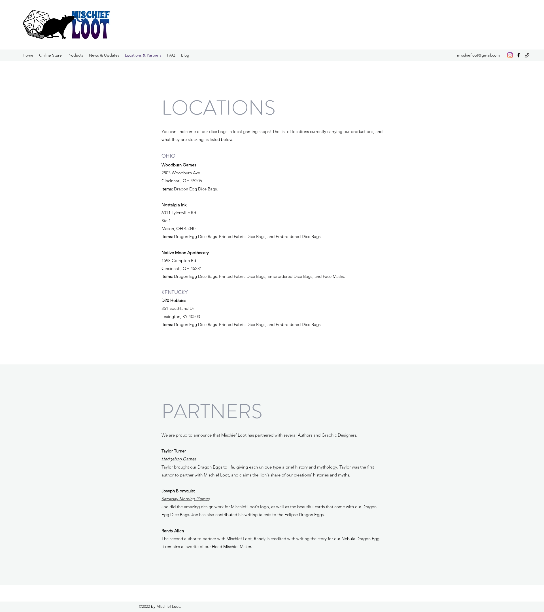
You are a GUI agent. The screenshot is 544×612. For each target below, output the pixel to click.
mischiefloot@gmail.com (478, 55)
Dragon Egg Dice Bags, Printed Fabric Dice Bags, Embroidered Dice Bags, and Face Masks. (253, 276)
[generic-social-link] (527, 55)
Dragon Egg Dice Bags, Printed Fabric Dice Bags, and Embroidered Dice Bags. (242, 324)
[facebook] (518, 55)
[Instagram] (510, 55)
